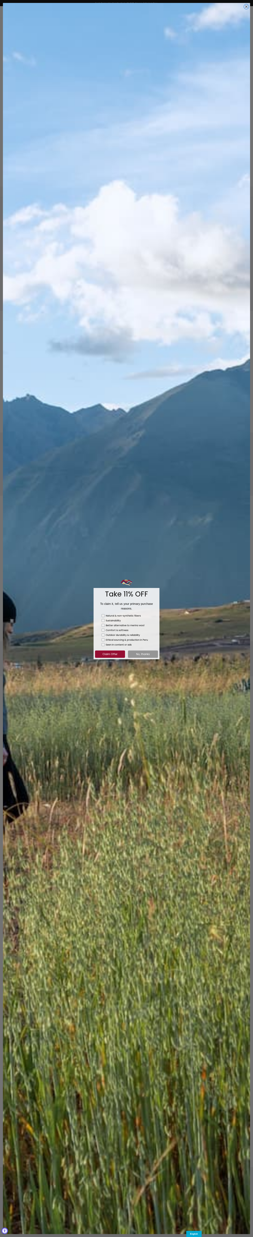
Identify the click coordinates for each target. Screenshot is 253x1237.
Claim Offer (110, 654)
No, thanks (143, 654)
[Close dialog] (246, 6)
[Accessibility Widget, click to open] (4, 1230)
